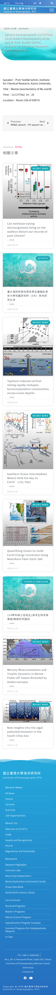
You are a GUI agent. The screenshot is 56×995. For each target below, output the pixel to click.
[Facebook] (25, 978)
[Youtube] (30, 978)
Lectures (24, 28)
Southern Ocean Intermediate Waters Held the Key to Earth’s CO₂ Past (27, 478)
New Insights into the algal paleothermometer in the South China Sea (25, 731)
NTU (7, 3)
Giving (19, 3)
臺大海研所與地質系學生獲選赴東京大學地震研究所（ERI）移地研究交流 (27, 295)
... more (10, 240)
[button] (52, 3)
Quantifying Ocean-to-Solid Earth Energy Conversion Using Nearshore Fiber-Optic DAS (27, 555)
